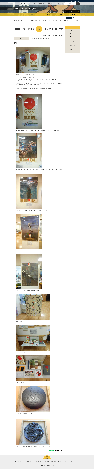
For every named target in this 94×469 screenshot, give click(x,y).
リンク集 (64, 461)
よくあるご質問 (46, 461)
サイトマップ (71, 461)
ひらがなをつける (76, 1)
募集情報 (73, 14)
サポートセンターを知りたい (28, 461)
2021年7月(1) (72, 43)
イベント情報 (48, 14)
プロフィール (33, 14)
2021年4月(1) (72, 47)
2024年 (70, 33)
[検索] (78, 3)
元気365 (49, 467)
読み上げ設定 (76, 17)
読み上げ (69, 17)
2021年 (70, 38)
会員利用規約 (53, 461)
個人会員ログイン (41, 4)
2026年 (70, 30)
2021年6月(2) (72, 45)
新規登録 (26, 4)
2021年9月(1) (72, 41)
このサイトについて (19, 4)
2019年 (70, 50)
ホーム (20, 14)
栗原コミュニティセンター (35, 20)
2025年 (70, 31)
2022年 (70, 36)
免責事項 (59, 461)
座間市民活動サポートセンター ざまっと (21, 20)
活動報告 (61, 14)
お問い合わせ (33, 4)
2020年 (70, 49)
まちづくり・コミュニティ (53, 20)
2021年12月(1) (73, 39)
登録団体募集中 (38, 461)
